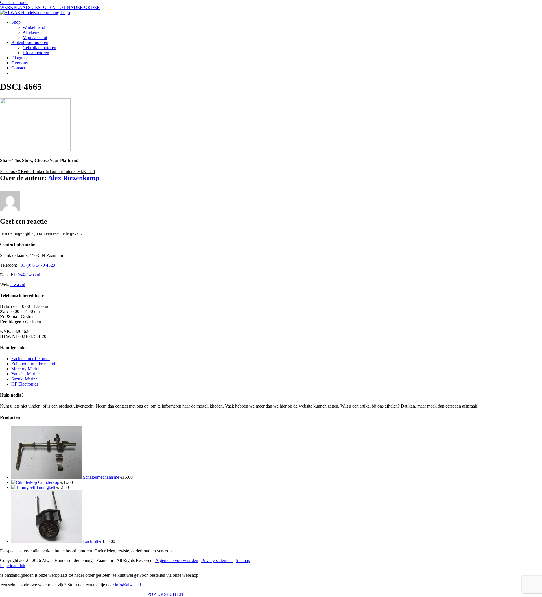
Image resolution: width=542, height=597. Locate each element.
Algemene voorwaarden (176, 560)
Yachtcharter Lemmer (30, 358)
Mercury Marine (25, 368)
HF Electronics (24, 384)
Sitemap (243, 560)
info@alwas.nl (27, 274)
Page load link (12, 565)
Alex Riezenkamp (73, 177)
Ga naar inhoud (14, 2)
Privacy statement (217, 560)
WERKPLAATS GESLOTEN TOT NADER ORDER (50, 7)
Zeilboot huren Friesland (33, 363)
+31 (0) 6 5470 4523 (36, 265)
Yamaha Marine (25, 373)
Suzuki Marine (24, 379)
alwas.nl (17, 284)
